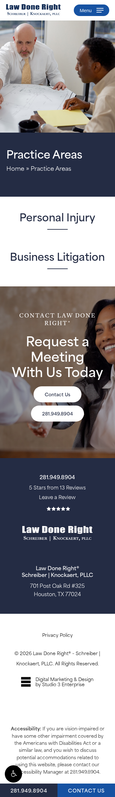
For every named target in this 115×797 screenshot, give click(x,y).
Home (15, 168)
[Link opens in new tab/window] (57, 682)
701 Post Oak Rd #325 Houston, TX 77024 (57, 589)
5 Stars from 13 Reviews (57, 487)
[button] (13, 774)
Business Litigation (57, 255)
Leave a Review (57, 497)
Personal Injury (57, 216)
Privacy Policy (57, 634)
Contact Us (86, 790)
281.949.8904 (29, 790)
